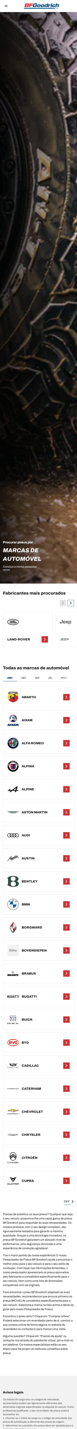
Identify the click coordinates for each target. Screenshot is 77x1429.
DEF (23, 678)
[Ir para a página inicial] (41, 6)
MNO (64, 678)
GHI (37, 678)
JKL (50, 678)
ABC (10, 678)
